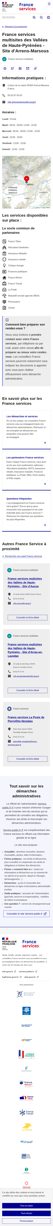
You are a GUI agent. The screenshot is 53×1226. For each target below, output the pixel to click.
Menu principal (49, 4)
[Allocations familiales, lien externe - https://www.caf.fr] (26, 1011)
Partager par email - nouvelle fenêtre (27, 68)
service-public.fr (27, 971)
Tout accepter (26, 1205)
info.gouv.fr (7, 971)
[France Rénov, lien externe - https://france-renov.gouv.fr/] (26, 1083)
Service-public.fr (12, 830)
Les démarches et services (22, 416)
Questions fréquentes (19, 498)
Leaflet (37, 207)
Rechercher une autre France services (23, 556)
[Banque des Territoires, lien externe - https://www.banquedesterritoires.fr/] (26, 1185)
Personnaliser (26, 1221)
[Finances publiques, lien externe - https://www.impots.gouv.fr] (26, 1069)
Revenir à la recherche (16, 27)
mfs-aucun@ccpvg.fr (22, 603)
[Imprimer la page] (48, 17)
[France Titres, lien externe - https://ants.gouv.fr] (26, 1098)
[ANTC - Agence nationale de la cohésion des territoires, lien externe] (26, 994)
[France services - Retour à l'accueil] (27, 7)
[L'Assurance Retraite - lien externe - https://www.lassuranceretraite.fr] (26, 1040)
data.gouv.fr (30, 977)
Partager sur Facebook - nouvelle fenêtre (5, 68)
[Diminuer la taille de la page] (41, 17)
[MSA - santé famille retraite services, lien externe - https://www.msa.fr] (26, 1156)
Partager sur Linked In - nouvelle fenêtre (20, 68)
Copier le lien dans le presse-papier (35, 68)
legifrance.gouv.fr (10, 977)
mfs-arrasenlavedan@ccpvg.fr (26, 676)
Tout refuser (26, 1213)
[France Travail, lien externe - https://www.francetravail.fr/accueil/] (26, 1112)
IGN (43, 207)
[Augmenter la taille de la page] (33, 17)
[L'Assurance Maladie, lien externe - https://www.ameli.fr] (26, 1025)
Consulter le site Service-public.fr (24, 913)
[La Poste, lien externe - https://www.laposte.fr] (26, 1127)
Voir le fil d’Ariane (8, 17)
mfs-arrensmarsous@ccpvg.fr (22, 102)
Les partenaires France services (25, 457)
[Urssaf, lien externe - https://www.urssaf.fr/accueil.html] (26, 1142)
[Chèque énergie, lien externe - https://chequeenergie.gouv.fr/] (26, 1054)
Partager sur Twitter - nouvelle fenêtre (12, 68)
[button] (26, 179)
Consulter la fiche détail (27, 617)
